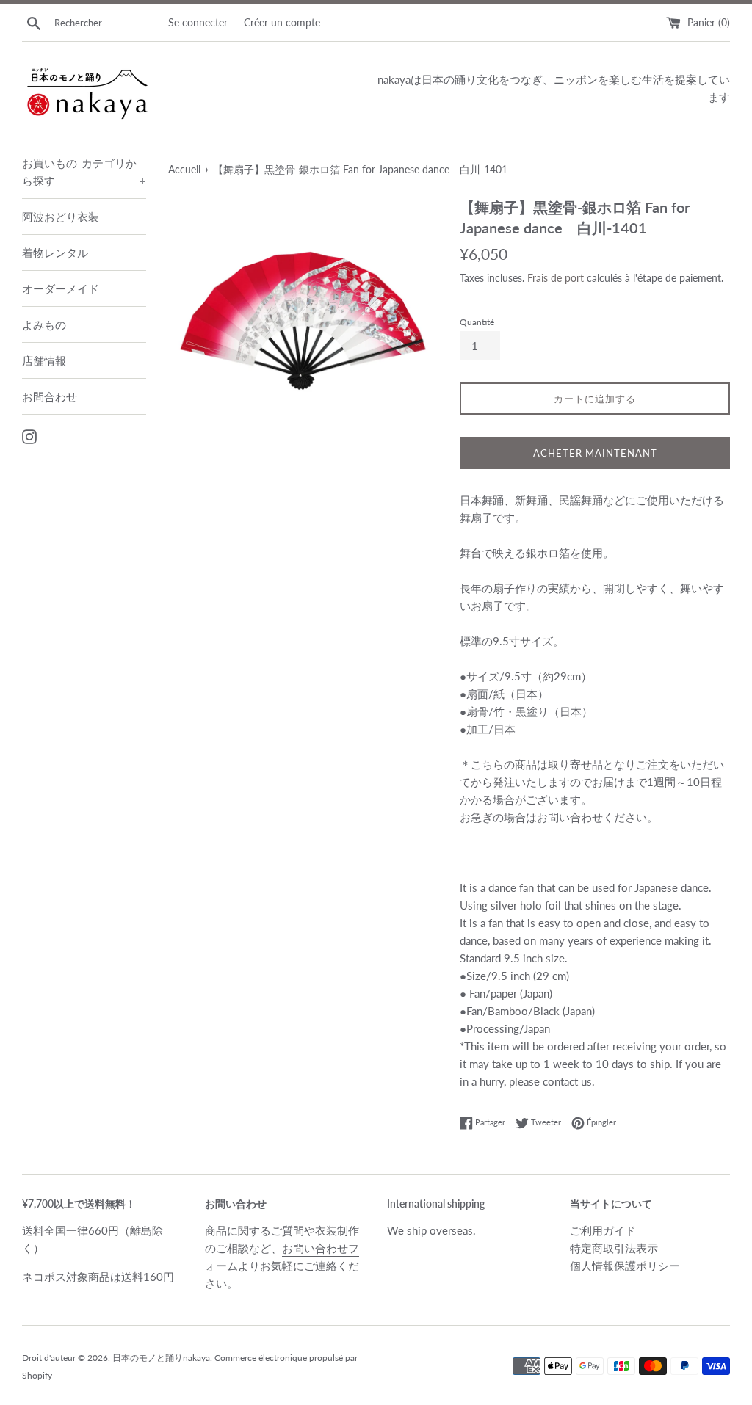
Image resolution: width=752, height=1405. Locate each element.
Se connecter (198, 23)
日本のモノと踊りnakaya (161, 1357)
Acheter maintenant (595, 453)
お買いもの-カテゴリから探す (84, 171)
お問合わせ (49, 396)
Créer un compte (282, 23)
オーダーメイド (60, 288)
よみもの (44, 324)
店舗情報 (44, 360)
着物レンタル (55, 252)
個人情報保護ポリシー (625, 1265)
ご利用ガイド (603, 1230)
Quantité (477, 321)
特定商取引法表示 (614, 1248)
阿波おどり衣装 (60, 216)
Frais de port (555, 278)
